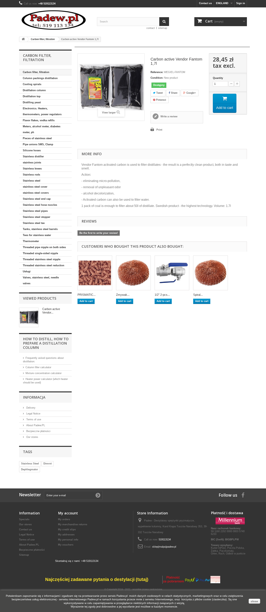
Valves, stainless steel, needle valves (41, 280)
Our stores (32, 437)
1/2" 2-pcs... (162, 294)
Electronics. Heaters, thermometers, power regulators (42, 111)
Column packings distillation (40, 78)
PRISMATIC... (87, 294)
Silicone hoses (32, 150)
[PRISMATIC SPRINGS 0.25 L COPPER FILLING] (95, 273)
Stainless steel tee (34, 223)
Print (159, 129)
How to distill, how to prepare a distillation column (46, 343)
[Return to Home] (23, 39)
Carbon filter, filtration (36, 72)
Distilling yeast (32, 102)
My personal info (68, 539)
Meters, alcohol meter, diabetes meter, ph (41, 129)
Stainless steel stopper (36, 217)
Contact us (205, 3)
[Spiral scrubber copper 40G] (210, 273)
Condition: (157, 77)
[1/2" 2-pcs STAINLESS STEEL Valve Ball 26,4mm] (172, 273)
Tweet (159, 92)
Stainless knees (32, 168)
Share (173, 92)
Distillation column (34, 90)
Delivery (30, 407)
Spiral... (198, 294)
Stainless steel (31, 180)
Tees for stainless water (37, 235)
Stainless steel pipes (35, 210)
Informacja (34, 397)
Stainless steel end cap (37, 198)
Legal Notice (33, 413)
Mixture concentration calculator (44, 373)
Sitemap (24, 554)
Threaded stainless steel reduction (43, 265)
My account (68, 513)
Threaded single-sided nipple (40, 253)
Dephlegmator (29, 469)
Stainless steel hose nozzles (40, 204)
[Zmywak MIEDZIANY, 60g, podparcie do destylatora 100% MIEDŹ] (133, 273)
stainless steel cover (35, 186)
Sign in (240, 3)
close (254, 601)
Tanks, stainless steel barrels (40, 229)
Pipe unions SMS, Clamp (38, 144)
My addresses (66, 534)
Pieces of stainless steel (37, 138)
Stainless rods (31, 174)
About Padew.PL (35, 425)
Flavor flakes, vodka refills (39, 120)
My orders (64, 519)
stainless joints (32, 162)
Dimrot (47, 463)
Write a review (168, 116)
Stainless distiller (33, 156)
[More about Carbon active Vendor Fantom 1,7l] (29, 317)
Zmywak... (122, 294)
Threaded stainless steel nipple (41, 259)
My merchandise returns (72, 524)
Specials (24, 519)
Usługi (27, 271)
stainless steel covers (36, 192)
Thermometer (31, 241)
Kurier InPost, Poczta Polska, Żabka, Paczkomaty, (228, 549)
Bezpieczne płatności (38, 431)
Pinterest (160, 99)
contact (150, 28)
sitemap (162, 28)
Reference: (157, 72)
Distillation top (32, 96)
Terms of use (33, 419)
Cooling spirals (32, 84)
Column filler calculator (38, 367)
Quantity (218, 78)
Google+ (191, 92)
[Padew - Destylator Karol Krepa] (55, 20)
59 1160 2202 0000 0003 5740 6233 (228, 531)
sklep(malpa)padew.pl (164, 546)
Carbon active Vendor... (51, 310)
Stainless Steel (30, 463)
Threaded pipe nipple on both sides (44, 247)
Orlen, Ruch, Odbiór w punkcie (228, 553)
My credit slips (67, 529)
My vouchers (65, 544)
